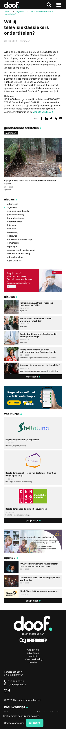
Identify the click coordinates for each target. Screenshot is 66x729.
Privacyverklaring (33, 659)
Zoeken (49, 5)
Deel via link (56, 118)
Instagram (5, 690)
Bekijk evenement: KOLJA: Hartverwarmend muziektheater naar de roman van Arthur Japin (33, 567)
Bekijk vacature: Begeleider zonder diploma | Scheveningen (33, 502)
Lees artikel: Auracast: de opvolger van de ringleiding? (33, 368)
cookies (35, 716)
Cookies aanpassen (14, 723)
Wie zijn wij (33, 649)
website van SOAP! (43, 112)
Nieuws (9, 199)
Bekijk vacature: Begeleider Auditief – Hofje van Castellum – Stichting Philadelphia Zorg (33, 467)
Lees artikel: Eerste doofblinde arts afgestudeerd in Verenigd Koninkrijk (33, 338)
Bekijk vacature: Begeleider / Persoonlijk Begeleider (33, 433)
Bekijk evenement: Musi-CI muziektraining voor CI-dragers (33, 594)
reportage (12, 246)
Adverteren (33, 653)
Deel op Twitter (51, 118)
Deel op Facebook (41, 118)
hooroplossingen (15, 218)
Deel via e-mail (60, 118)
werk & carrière (14, 261)
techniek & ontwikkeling (18, 253)
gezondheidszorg (15, 214)
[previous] (7, 158)
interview (11, 225)
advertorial (12, 204)
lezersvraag (12, 232)
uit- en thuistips (15, 257)
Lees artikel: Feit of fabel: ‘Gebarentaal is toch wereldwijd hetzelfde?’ (33, 323)
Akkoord (34, 723)
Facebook (10, 690)
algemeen (25, 41)
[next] (59, 158)
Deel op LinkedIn (46, 118)
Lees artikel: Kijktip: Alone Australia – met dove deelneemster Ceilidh (33, 164)
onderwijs (12, 236)
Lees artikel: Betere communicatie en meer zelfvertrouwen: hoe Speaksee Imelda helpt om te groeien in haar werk (33, 354)
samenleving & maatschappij (21, 250)
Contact (33, 656)
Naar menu (59, 5)
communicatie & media (18, 211)
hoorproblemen (14, 222)
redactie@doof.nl (17, 684)
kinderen (11, 229)
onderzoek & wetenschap (19, 239)
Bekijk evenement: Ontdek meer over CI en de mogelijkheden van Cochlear (33, 581)
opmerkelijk (13, 243)
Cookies (33, 662)
